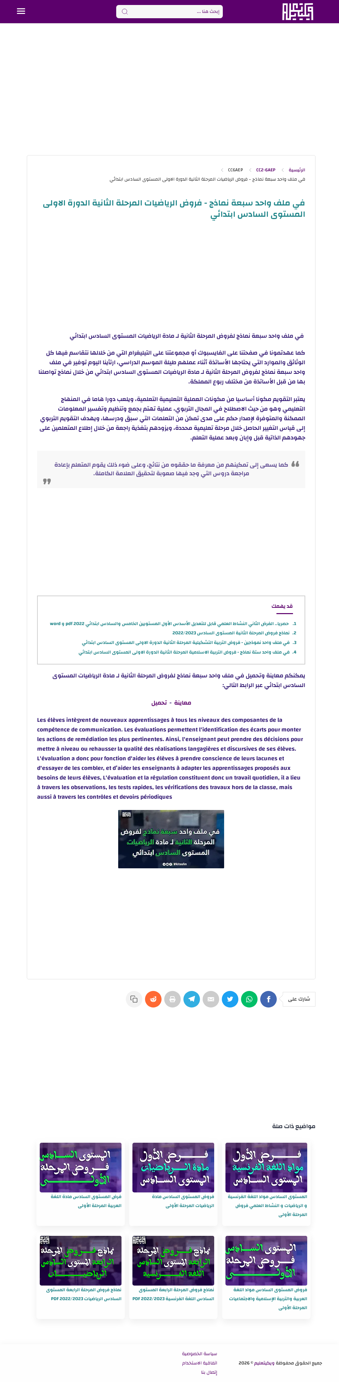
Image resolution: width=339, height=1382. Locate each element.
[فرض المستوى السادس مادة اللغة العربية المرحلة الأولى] (80, 1167)
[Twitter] (231, 1002)
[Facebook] (269, 1002)
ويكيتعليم (264, 1363)
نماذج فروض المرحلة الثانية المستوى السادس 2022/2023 (231, 633)
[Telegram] (193, 1002)
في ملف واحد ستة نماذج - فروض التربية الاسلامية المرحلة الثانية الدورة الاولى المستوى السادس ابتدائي (184, 652)
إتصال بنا (209, 1372)
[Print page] (173, 1002)
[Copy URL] (135, 1002)
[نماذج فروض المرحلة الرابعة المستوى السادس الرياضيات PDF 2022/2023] (80, 1261)
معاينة (182, 702)
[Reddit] (154, 1002)
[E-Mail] (212, 1002)
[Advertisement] (169, 88)
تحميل (159, 702)
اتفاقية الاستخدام (199, 1363)
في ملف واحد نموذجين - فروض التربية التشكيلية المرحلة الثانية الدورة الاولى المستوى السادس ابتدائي (186, 642)
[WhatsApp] (250, 1002)
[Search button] (124, 11)
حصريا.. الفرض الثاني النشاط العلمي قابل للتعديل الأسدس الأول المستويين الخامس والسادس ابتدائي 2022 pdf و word (170, 623)
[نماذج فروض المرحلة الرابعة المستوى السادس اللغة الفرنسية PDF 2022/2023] (173, 1261)
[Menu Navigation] (21, 11)
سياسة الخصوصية (199, 1354)
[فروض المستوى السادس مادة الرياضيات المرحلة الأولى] (173, 1167)
